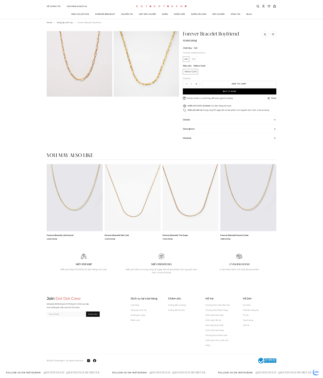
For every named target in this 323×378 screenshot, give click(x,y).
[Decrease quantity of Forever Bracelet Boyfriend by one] (186, 83)
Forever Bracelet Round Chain (234, 235)
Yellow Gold (190, 71)
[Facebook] (94, 360)
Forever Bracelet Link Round (60, 235)
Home (49, 22)
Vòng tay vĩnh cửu (65, 22)
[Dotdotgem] (161, 6)
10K (193, 59)
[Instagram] (88, 360)
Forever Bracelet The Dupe (175, 235)
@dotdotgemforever (67, 372)
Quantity (187, 78)
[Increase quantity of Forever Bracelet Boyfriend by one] (196, 83)
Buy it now (229, 91)
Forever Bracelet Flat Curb (117, 235)
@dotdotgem (38, 372)
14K (186, 59)
